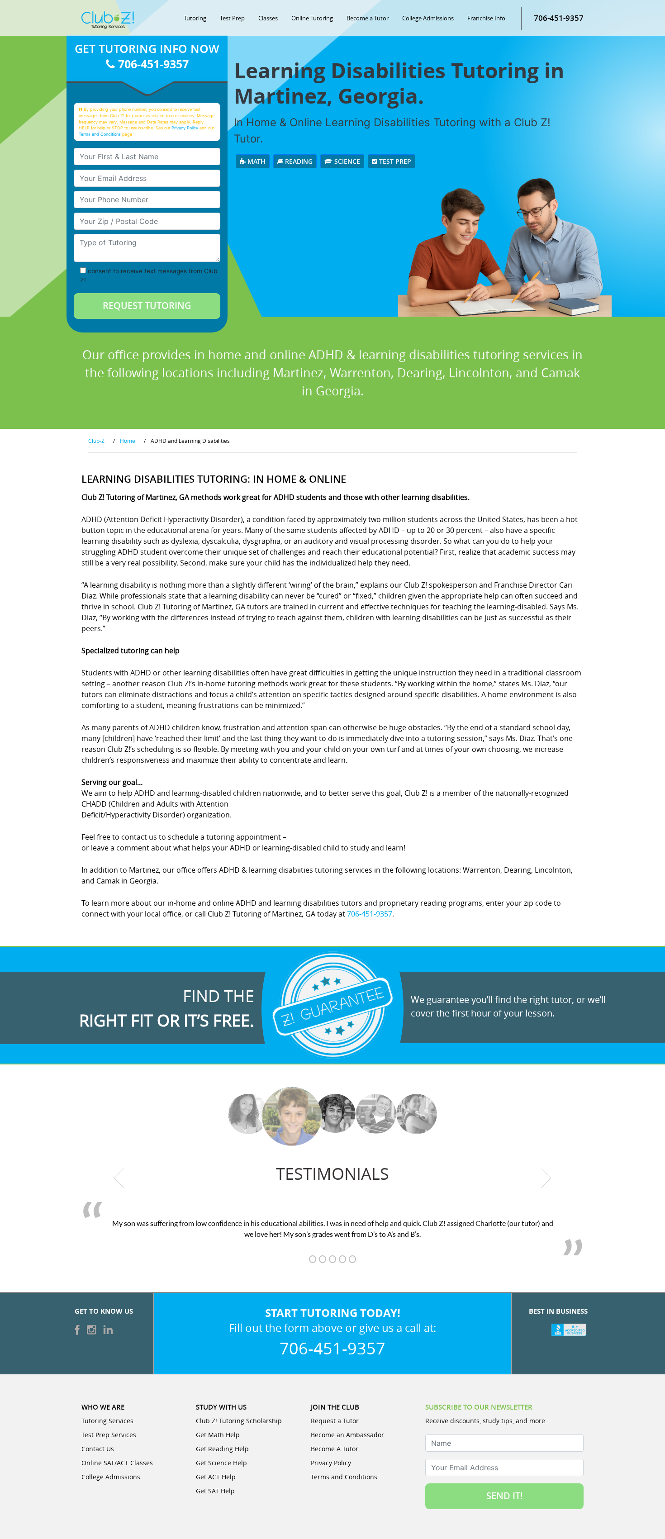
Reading (298, 161)
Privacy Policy (184, 127)
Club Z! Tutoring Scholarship (239, 1420)
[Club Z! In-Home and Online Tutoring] (107, 19)
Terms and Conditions (100, 134)
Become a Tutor (368, 18)
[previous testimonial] (119, 1178)
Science (346, 161)
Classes (268, 18)
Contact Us (97, 1448)
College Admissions (428, 18)
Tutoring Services (107, 1420)
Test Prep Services (108, 1434)
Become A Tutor (334, 1448)
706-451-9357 (559, 18)
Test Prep (232, 18)
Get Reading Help (222, 1448)
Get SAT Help (215, 1491)
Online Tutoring (312, 18)
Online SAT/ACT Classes (117, 1462)
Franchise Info (486, 18)
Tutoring (195, 18)
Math (256, 161)
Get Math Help (218, 1434)
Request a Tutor (335, 1420)
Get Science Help (221, 1462)
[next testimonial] (546, 1178)
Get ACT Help (216, 1476)
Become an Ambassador (347, 1434)
